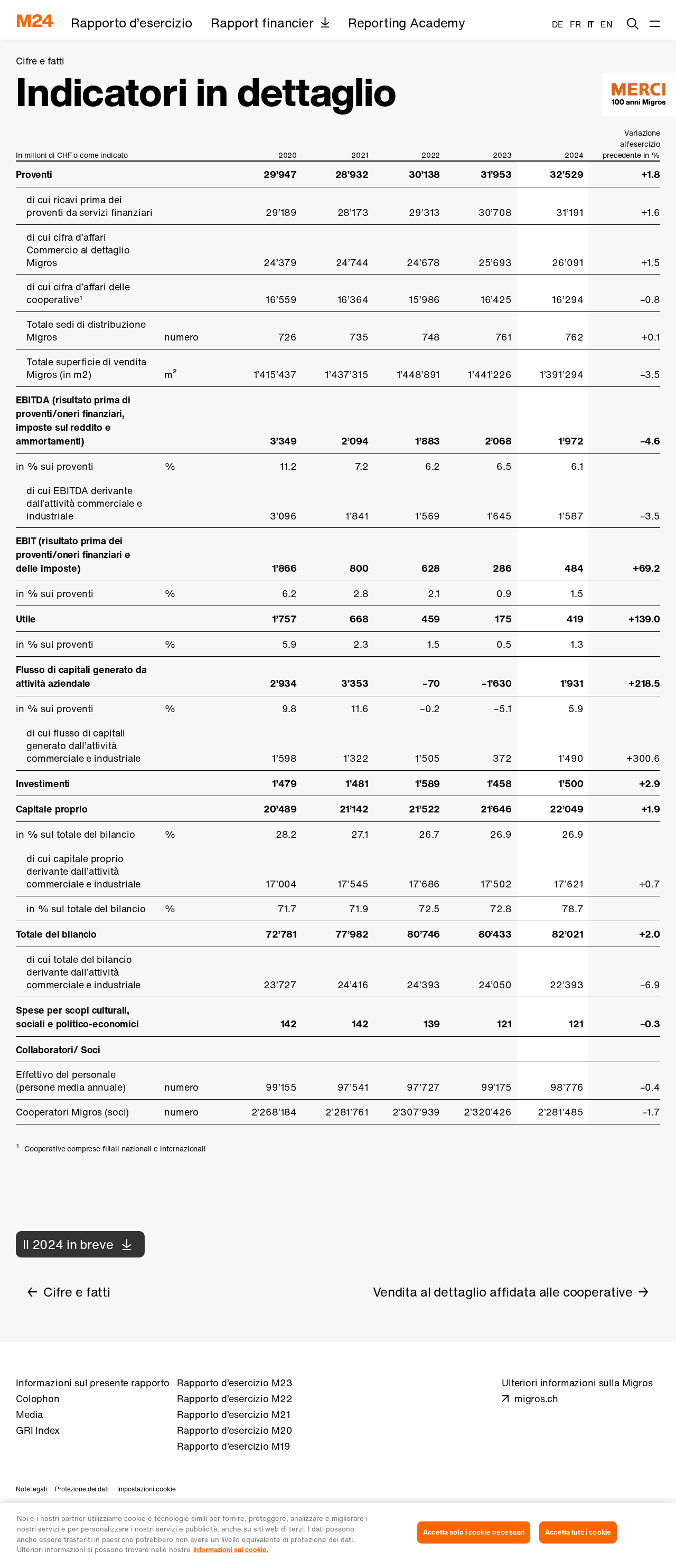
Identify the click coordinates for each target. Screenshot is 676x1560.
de (558, 24)
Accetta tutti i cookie (578, 1532)
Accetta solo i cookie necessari (473, 1532)
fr (575, 24)
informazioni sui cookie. (231, 1549)
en (606, 24)
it (591, 24)
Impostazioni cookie (146, 1489)
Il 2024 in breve (68, 1244)
